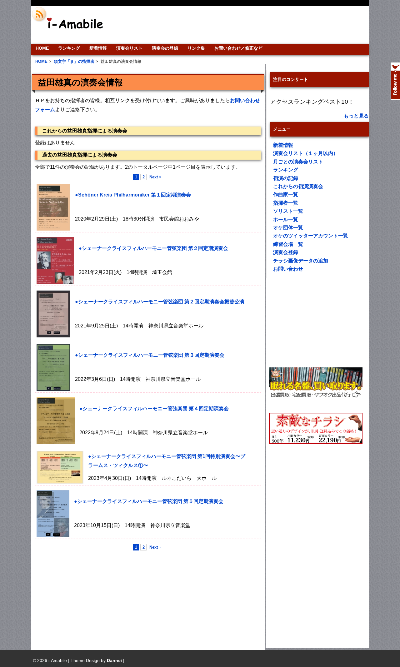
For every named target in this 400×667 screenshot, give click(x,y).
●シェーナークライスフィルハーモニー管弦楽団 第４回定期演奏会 (154, 408)
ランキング (69, 48)
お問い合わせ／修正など (238, 48)
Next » (155, 177)
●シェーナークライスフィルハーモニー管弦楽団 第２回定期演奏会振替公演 (159, 301)
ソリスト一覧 (288, 211)
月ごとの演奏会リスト (298, 161)
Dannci (114, 660)
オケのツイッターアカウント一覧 (310, 235)
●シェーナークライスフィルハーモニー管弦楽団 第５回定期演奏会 (148, 501)
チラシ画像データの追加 (300, 260)
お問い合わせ (288, 268)
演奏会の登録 (165, 48)
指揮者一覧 (285, 203)
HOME (42, 48)
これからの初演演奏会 (298, 186)
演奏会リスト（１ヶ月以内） (305, 153)
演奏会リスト (129, 48)
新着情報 (98, 48)
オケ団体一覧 (288, 227)
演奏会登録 (285, 252)
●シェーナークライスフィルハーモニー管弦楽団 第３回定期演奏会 (149, 355)
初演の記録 (285, 178)
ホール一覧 (285, 219)
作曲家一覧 (285, 194)
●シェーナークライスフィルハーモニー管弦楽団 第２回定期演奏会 (153, 248)
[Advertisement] (242, 25)
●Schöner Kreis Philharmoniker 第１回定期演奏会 (133, 194)
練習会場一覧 (288, 244)
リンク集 (196, 48)
